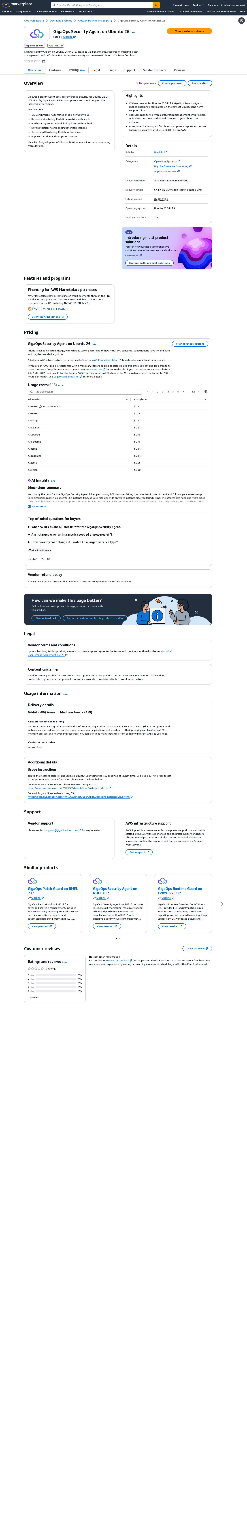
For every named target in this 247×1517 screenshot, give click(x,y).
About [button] (5, 11)
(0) (43, 61)
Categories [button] (22, 11)
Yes (156, 217)
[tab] (35, 70)
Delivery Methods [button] (44, 11)
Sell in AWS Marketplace (190, 11)
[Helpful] (42, 559)
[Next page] (198, 391)
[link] (141, 20)
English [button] (197, 5)
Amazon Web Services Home (221, 11)
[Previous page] (148, 391)
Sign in (212, 5)
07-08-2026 (161, 199)
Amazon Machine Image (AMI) (171, 180)
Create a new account (233, 5)
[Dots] (116, 938)
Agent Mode (182, 5)
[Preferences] (205, 391)
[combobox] (102, 5)
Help (242, 11)
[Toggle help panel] (241, 20)
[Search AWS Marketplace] (156, 5)
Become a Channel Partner (160, 11)
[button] (133, 32)
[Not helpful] (48, 559)
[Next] (222, 903)
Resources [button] (84, 11)
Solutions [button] (66, 11)
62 (193, 391)
